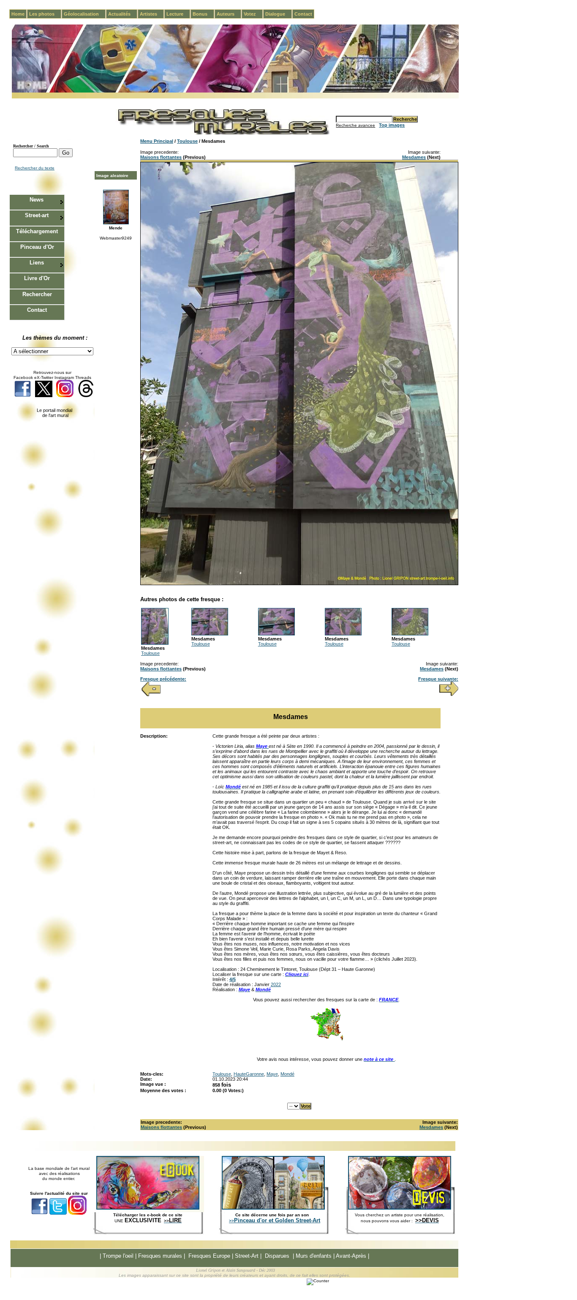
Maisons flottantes (161, 157)
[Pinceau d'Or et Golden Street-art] (273, 1207)
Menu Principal (156, 141)
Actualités (122, 13)
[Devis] (399, 1207)
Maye (272, 1074)
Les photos (45, 13)
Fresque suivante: (438, 678)
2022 (276, 984)
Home (17, 13)
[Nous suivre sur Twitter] (43, 395)
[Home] (235, 91)
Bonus (203, 13)
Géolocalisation (85, 13)
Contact (303, 13)
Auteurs (229, 13)
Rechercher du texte (34, 168)
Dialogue (278, 13)
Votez (253, 13)
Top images (392, 125)
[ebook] (147, 1207)
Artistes (152, 13)
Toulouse (187, 141)
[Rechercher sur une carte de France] (326, 1039)
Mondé (287, 1074)
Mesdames (414, 157)
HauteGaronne (249, 1074)
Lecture (178, 13)
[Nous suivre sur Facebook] (22, 395)
